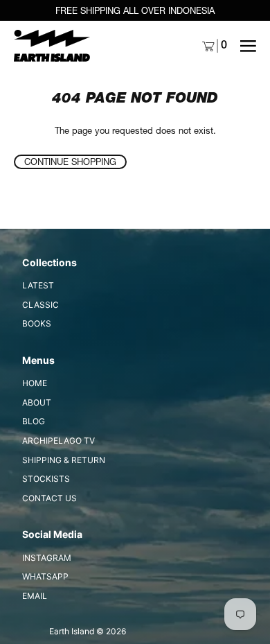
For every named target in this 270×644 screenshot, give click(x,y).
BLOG (33, 421)
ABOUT (36, 402)
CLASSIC (40, 304)
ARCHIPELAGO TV (58, 440)
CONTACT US (49, 498)
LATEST (38, 285)
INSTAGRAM (46, 557)
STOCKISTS (46, 478)
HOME (34, 383)
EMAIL (34, 596)
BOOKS (36, 323)
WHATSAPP (45, 576)
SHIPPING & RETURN (63, 460)
